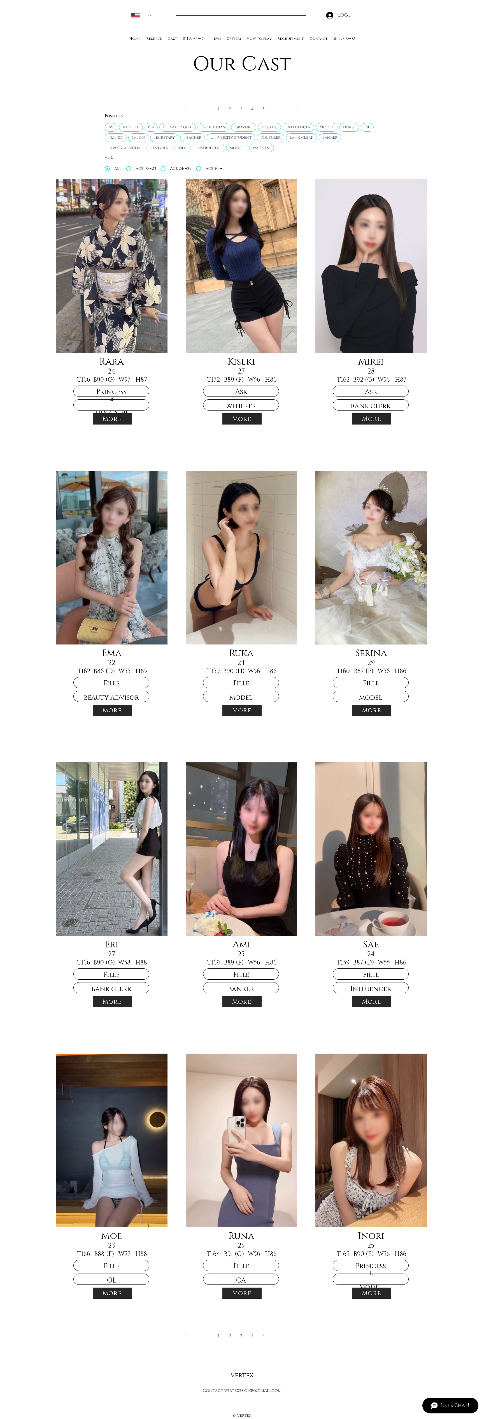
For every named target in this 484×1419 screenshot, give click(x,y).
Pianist (115, 137)
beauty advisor (124, 147)
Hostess (269, 127)
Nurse (349, 127)
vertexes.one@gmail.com (252, 1391)
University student (231, 137)
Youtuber (270, 137)
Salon (138, 137)
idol (182, 147)
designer (159, 147)
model (237, 147)
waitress (261, 147)
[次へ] (297, 108)
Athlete (131, 127)
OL (367, 127)
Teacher (192, 137)
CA (151, 127)
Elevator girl (177, 127)
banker (330, 137)
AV (111, 127)
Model (327, 127)
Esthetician (213, 127)
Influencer (298, 127)
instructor (208, 147)
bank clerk (301, 137)
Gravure (244, 127)
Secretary (164, 137)
